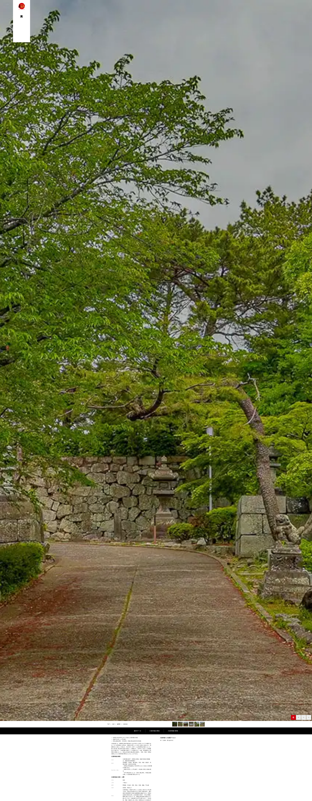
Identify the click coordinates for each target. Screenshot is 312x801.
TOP (108, 724)
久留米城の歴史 (154, 731)
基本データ (137, 731)
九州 (113, 724)
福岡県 (118, 724)
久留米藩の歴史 (173, 731)
